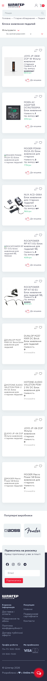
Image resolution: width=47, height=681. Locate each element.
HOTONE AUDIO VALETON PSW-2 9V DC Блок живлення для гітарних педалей (33, 386)
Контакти (29, 621)
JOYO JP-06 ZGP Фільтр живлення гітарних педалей (33, 432)
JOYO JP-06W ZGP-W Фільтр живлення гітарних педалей (32, 60)
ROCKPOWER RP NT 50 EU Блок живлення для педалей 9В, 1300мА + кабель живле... (33, 291)
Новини (28, 609)
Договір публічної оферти (12, 634)
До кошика (35, 80)
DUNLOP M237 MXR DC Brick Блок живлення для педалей (32, 340)
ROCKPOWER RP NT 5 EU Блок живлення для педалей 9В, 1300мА (33, 245)
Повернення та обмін (10, 620)
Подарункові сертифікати (31, 615)
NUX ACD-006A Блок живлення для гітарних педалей (33, 199)
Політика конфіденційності (12, 627)
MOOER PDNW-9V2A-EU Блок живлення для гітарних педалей (33, 152)
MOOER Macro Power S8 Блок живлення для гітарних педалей (32, 478)
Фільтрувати (9, 30)
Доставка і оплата (8, 613)
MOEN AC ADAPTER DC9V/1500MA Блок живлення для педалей (32, 106)
